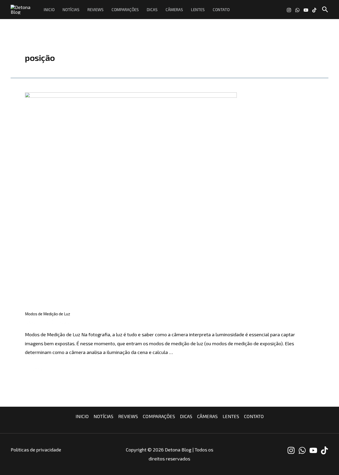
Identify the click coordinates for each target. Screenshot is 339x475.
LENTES (198, 9)
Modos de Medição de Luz (47, 313)
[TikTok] (314, 10)
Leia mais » (37, 369)
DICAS (152, 9)
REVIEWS (95, 9)
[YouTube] (306, 10)
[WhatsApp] (297, 10)
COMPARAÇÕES (125, 9)
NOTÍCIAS (71, 9)
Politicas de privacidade (36, 449)
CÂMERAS (174, 9)
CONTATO (221, 9)
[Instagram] (289, 10)
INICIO (49, 9)
